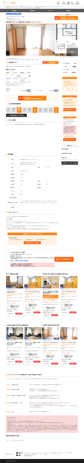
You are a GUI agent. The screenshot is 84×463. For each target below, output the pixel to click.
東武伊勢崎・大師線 (24, 162)
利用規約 (45, 454)
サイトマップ (40, 454)
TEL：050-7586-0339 (19, 260)
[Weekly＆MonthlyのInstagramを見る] (20, 453)
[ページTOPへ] (77, 461)
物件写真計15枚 (72, 52)
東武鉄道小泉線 (23, 164)
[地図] (23, 17)
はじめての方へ (27, 452)
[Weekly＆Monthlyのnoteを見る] (20, 455)
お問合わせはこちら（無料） (69, 139)
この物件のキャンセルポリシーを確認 (69, 163)
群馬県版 (13, 3)
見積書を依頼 (52, 62)
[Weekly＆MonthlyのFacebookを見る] (17, 453)
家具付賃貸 (15, 440)
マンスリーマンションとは (36, 452)
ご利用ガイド (68, 89)
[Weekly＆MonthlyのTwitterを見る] (22, 453)
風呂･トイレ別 (9, 440)
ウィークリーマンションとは (47, 452)
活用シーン (62, 452)
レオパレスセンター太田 (68, 119)
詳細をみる (10, 313)
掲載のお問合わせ (27, 455)
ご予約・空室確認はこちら (65, 259)
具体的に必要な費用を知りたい (16, 239)
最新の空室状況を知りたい (42, 239)
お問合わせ (19, 313)
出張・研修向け (21, 440)
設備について (56, 452)
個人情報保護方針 (33, 454)
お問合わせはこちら (70, 109)
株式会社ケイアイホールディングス (50, 318)
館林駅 (30, 162)
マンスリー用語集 (68, 452)
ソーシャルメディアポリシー (53, 454)
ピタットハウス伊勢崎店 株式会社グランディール (14, 364)
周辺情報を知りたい (29, 239)
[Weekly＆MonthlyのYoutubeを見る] (17, 455)
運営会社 (26, 454)
